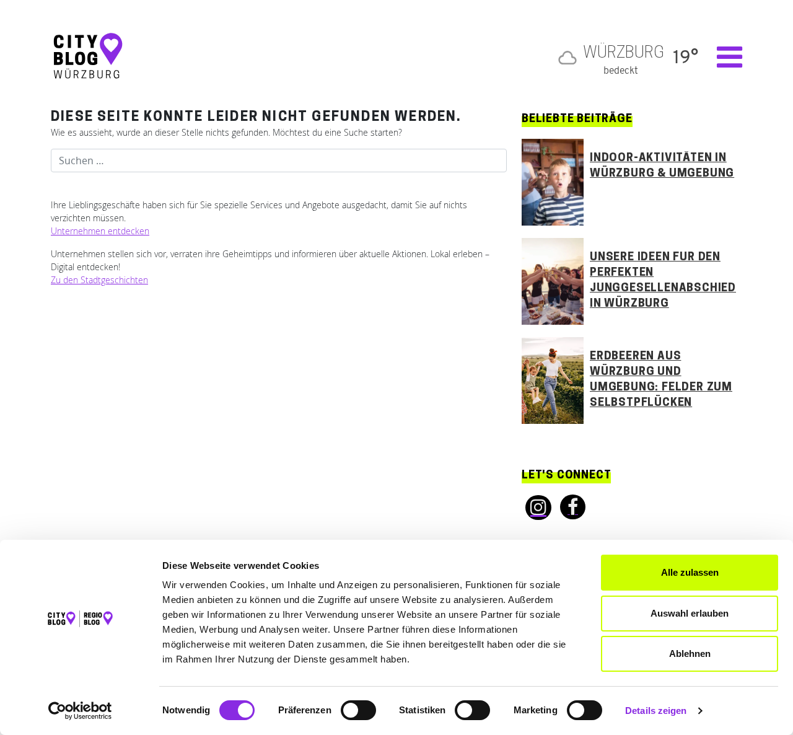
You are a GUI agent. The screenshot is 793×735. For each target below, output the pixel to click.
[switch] (358, 710)
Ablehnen (690, 653)
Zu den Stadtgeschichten (99, 280)
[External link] (535, 507)
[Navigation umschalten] (723, 57)
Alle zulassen (690, 572)
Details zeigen (655, 710)
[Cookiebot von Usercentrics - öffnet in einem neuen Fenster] (80, 711)
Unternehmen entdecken (100, 231)
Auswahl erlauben (690, 613)
